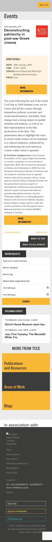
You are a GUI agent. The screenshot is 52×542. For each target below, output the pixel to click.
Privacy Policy (11, 472)
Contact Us (10, 479)
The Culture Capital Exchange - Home (6, 5)
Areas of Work (11, 458)
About (8, 449)
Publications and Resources (17, 463)
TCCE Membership (15, 518)
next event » (42, 232)
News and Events (12, 454)
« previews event (12, 232)
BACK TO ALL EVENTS (34, 244)
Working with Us (12, 468)
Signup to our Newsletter (17, 511)
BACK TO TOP (38, 238)
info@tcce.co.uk (20, 487)
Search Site (12, 503)
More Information (26, 89)
